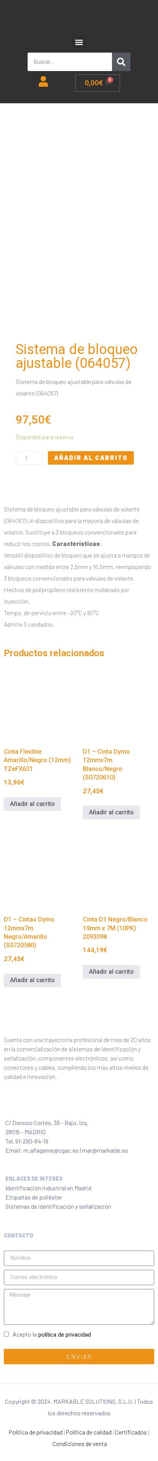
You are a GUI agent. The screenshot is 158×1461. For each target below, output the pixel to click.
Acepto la (52, 1335)
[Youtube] (77, 1106)
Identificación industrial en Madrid (48, 1187)
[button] (79, 42)
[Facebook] (9, 1106)
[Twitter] (26, 1106)
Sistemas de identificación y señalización (58, 1206)
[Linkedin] (60, 1106)
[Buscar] (121, 62)
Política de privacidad (36, 1432)
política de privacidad (64, 1335)
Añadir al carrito (91, 457)
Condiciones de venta (80, 1443)
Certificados (131, 1432)
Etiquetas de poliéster (33, 1197)
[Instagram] (43, 1106)
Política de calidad (89, 1432)
